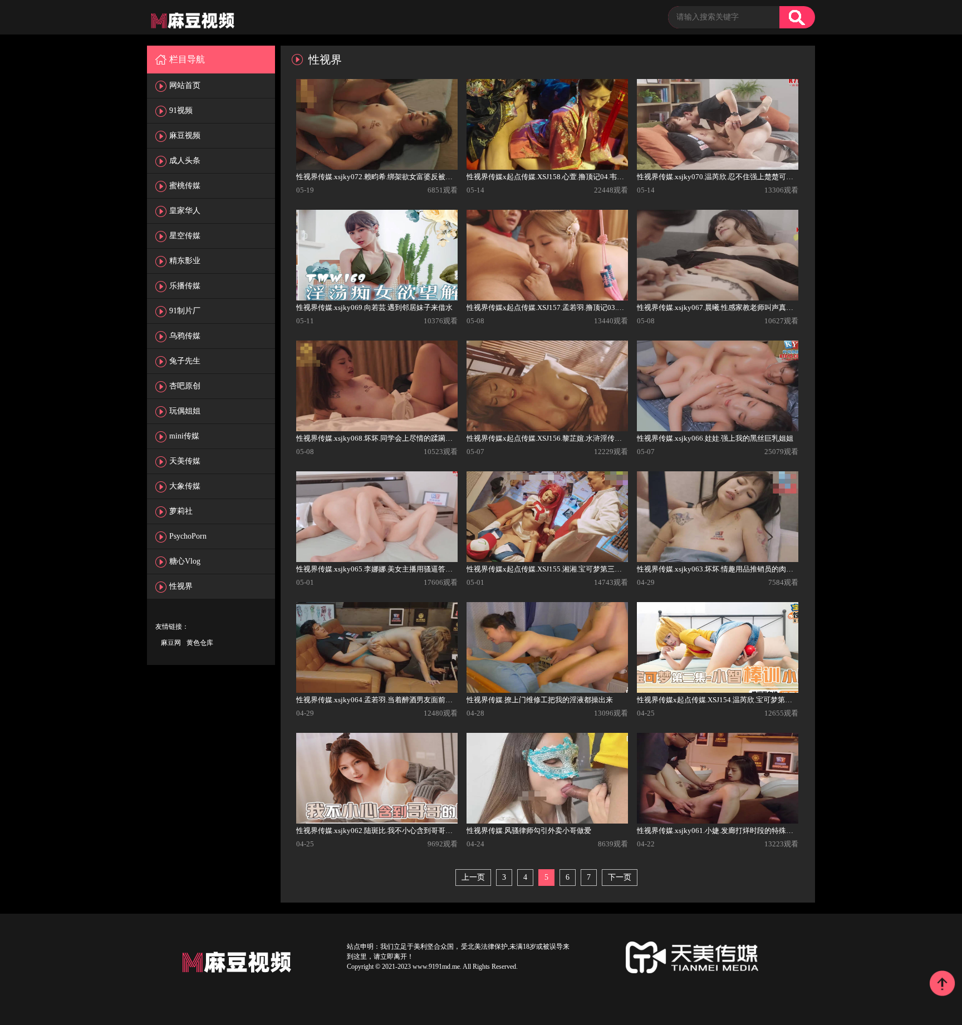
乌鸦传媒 (184, 336)
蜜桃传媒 (184, 185)
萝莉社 (181, 511)
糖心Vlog (184, 561)
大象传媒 (184, 486)
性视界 (181, 586)
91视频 (181, 110)
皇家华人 (184, 210)
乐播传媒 (184, 286)
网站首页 (184, 85)
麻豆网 (171, 643)
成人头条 (184, 160)
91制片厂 (184, 311)
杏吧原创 (184, 386)
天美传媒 (184, 461)
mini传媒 (184, 436)
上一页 (473, 877)
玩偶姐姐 (184, 411)
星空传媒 (184, 235)
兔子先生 (184, 361)
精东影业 (184, 261)
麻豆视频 (184, 135)
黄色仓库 (199, 643)
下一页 (619, 877)
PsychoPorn (188, 536)
